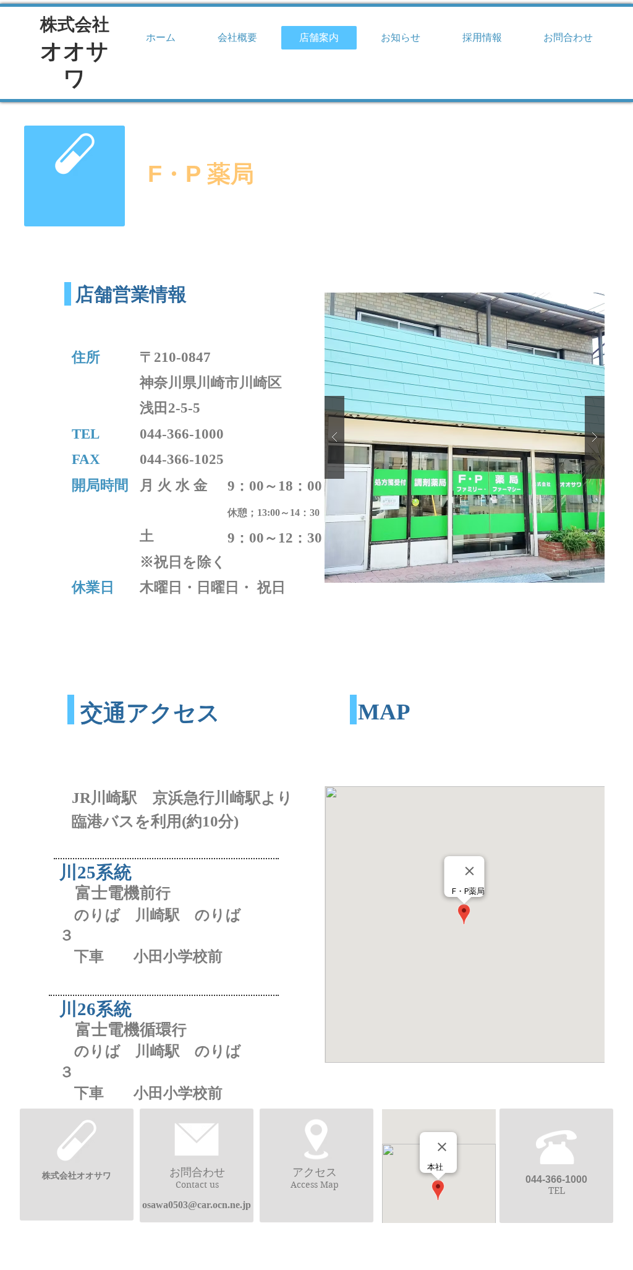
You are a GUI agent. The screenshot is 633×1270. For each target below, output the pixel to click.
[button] (465, 438)
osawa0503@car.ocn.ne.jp (196, 1204)
